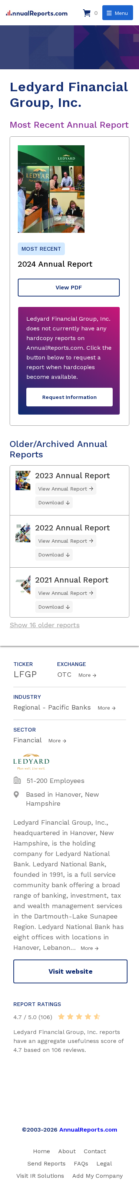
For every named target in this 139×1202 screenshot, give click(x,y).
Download (51, 502)
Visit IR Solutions (40, 1175)
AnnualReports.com (88, 1129)
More (84, 675)
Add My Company (97, 1175)
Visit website (71, 971)
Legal (104, 1163)
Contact (95, 1151)
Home (41, 1151)
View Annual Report (62, 489)
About (67, 1151)
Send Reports (46, 1163)
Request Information (69, 397)
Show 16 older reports (45, 625)
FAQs (81, 1163)
